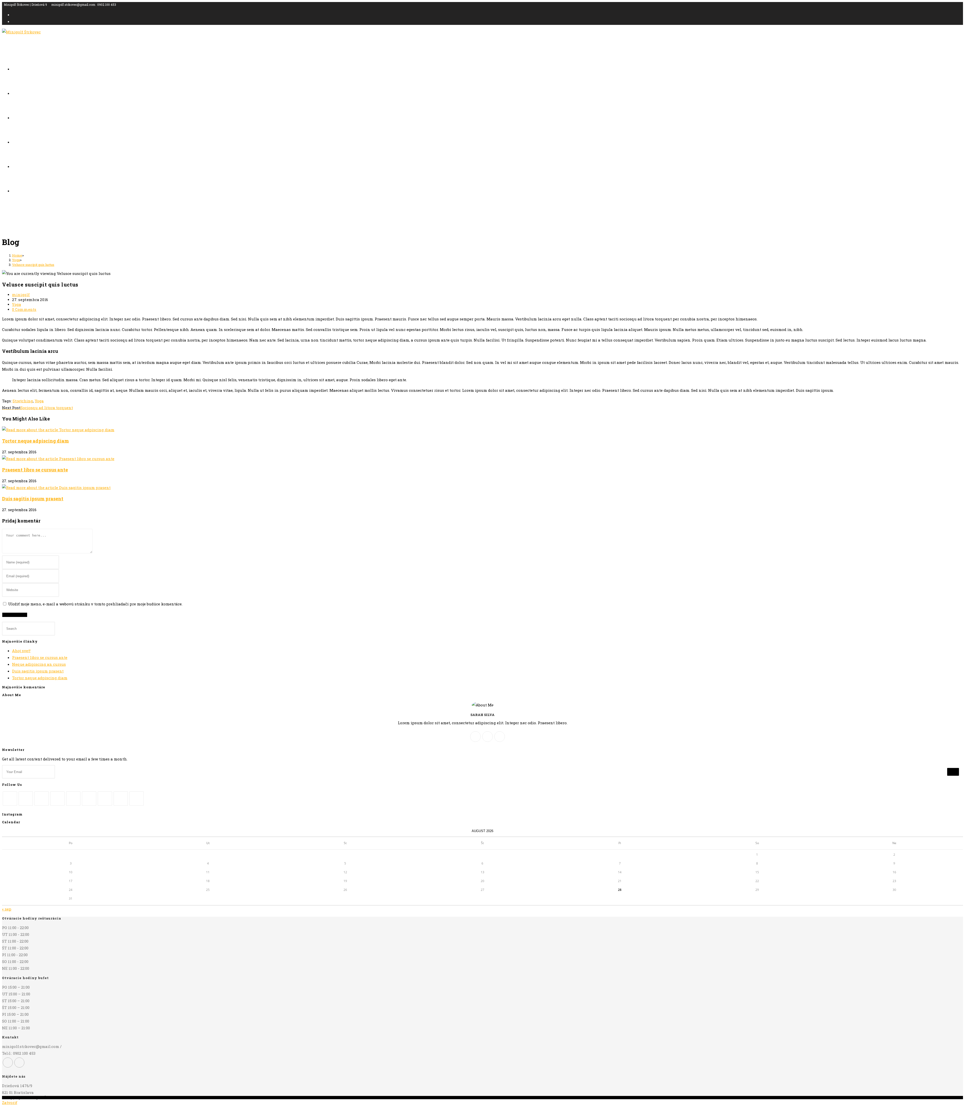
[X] (475, 736)
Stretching (23, 400)
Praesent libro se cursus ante (35, 470)
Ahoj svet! (21, 650)
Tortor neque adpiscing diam (35, 441)
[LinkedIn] (57, 798)
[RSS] (136, 798)
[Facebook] (487, 736)
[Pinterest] (73, 798)
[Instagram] (499, 736)
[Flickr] (89, 798)
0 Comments (24, 309)
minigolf (21, 294)
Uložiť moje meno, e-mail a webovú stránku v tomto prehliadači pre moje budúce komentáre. (95, 603)
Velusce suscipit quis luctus (33, 264)
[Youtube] (121, 798)
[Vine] (105, 798)
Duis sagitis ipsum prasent (32, 499)
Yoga (16, 304)
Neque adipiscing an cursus (39, 664)
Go (953, 772)
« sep (6, 908)
